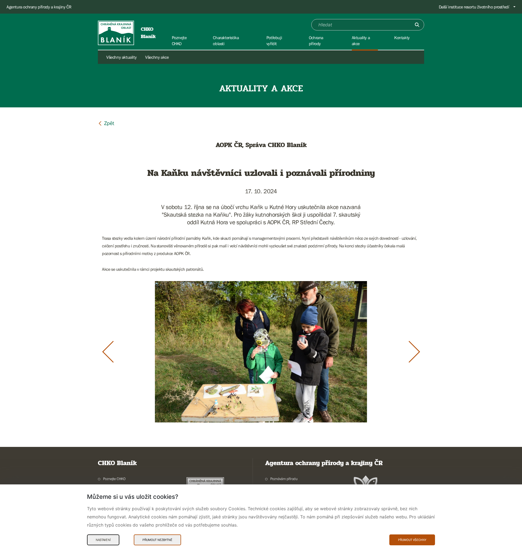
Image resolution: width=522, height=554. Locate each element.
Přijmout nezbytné (157, 540)
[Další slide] (414, 352)
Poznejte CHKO (114, 479)
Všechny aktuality (121, 57)
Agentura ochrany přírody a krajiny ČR (39, 6)
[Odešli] (417, 24)
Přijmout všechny (412, 540)
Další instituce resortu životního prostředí (474, 6)
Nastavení (103, 540)
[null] (106, 123)
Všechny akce (157, 57)
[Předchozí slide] (107, 352)
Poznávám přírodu (283, 479)
